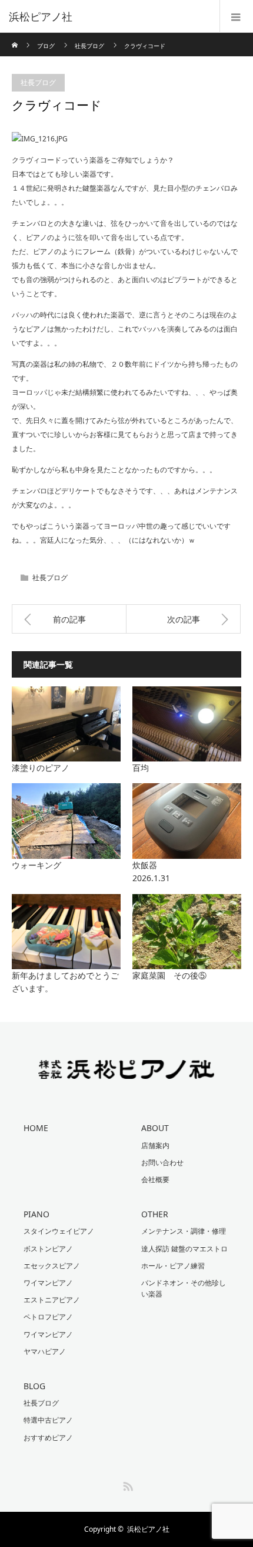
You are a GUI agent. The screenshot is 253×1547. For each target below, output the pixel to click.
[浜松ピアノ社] (109, 16)
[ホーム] (15, 37)
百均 (140, 767)
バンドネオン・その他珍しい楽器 (183, 1288)
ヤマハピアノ (45, 1351)
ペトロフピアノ (48, 1317)
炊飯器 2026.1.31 (185, 871)
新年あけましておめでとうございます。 (65, 982)
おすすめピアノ (48, 1438)
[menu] (236, 16)
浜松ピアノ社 (148, 1529)
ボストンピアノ (48, 1249)
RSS (126, 1484)
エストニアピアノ (52, 1300)
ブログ (46, 46)
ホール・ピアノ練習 (173, 1266)
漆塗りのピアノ (40, 767)
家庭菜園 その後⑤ (169, 975)
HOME (36, 1127)
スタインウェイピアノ (59, 1231)
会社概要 (155, 1179)
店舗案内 (155, 1145)
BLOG (34, 1386)
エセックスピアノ (52, 1266)
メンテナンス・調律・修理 (183, 1231)
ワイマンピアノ (48, 1283)
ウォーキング (36, 865)
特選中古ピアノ (48, 1420)
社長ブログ (89, 46)
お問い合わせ (162, 1162)
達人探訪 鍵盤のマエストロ (184, 1249)
